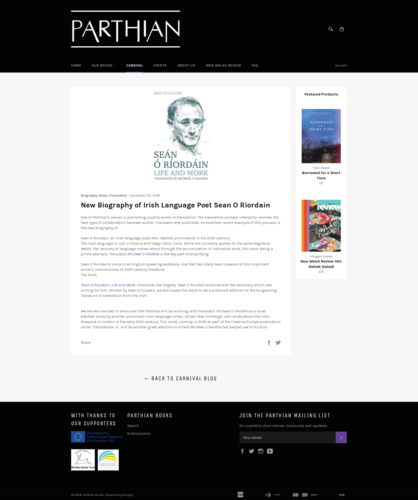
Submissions (138, 433)
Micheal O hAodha (143, 254)
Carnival (134, 65)
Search (133, 425)
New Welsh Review (223, 65)
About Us (186, 65)
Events (160, 65)
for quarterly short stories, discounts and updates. (283, 425)
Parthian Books (93, 495)
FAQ (255, 65)
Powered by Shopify (119, 495)
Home (76, 65)
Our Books (102, 65)
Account (341, 65)
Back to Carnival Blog (183, 378)
